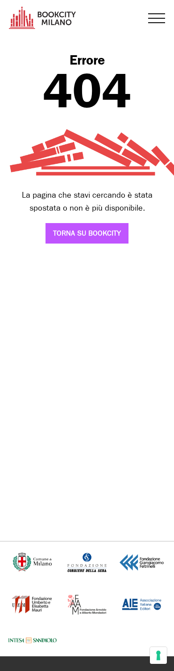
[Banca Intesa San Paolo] (32, 640)
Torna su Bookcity (87, 233)
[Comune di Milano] (32, 561)
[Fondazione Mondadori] (87, 603)
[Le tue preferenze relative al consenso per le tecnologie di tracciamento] (158, 655)
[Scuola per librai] (32, 603)
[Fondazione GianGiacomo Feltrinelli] (142, 561)
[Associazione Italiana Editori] (142, 603)
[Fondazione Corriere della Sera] (87, 561)
